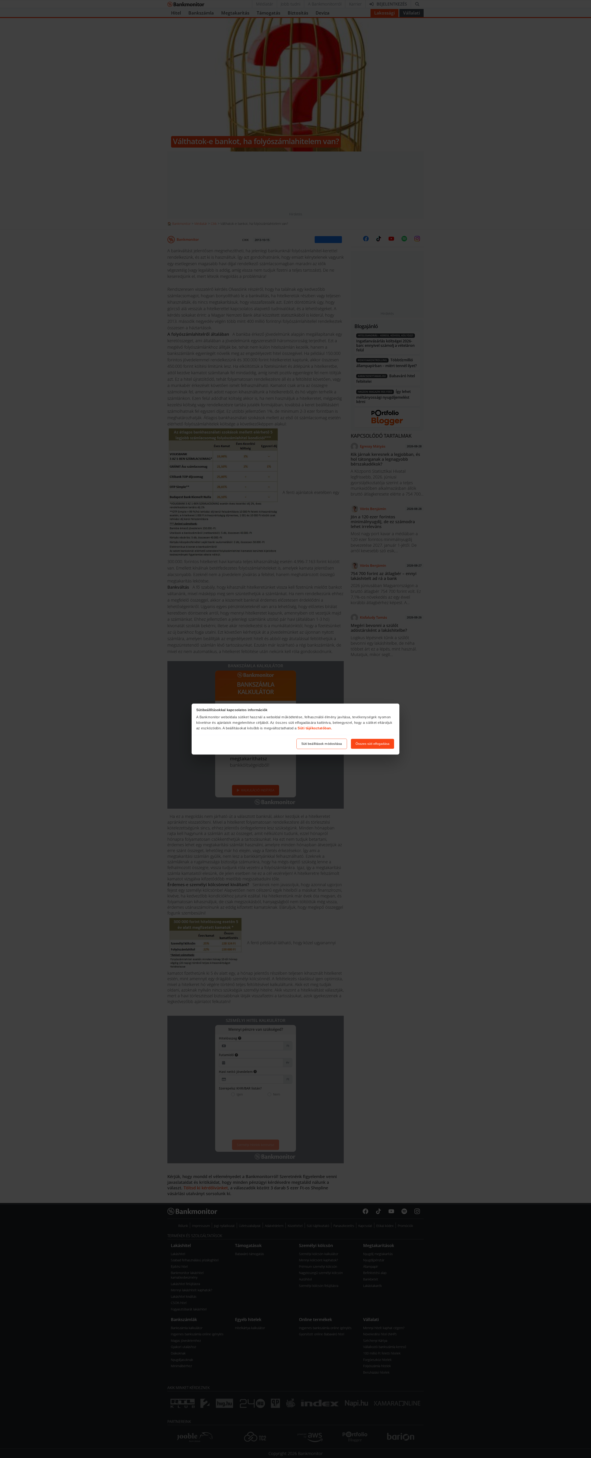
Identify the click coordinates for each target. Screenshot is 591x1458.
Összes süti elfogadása (372, 743)
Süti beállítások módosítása (321, 743)
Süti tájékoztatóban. (315, 728)
